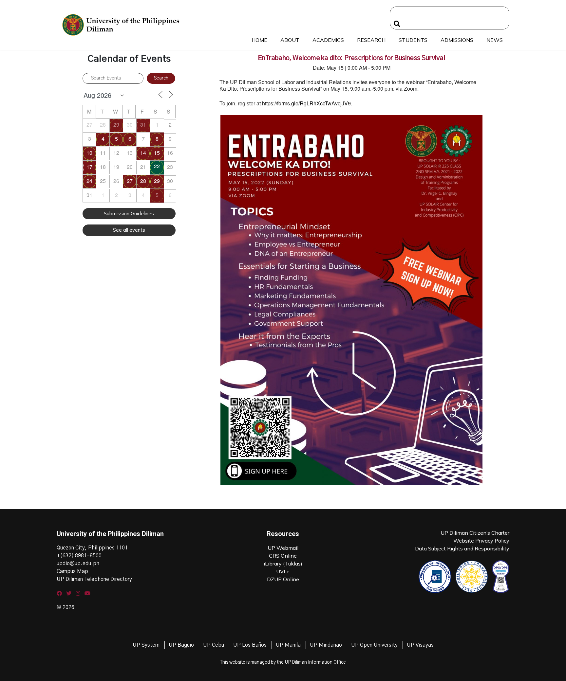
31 (143, 124)
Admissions (457, 40)
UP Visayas (420, 645)
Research (371, 40)
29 (116, 124)
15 (157, 152)
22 (157, 166)
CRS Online (283, 555)
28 (143, 181)
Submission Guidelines (129, 213)
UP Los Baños (250, 645)
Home (259, 40)
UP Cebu (213, 645)
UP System (146, 645)
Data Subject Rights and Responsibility (462, 548)
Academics (328, 40)
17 (89, 166)
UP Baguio (181, 645)
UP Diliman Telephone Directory (94, 579)
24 (89, 181)
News (494, 40)
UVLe (283, 571)
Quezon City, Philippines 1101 (92, 547)
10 (89, 152)
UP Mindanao (326, 645)
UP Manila (288, 645)
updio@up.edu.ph (78, 563)
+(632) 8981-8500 (79, 555)
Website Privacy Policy (481, 540)
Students (413, 40)
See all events (129, 230)
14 (143, 152)
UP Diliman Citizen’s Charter (475, 532)
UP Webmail (283, 548)
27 (130, 181)
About (289, 40)
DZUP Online (283, 579)
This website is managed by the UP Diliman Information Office (283, 662)
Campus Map (72, 571)
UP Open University (374, 645)
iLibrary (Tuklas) (283, 563)
